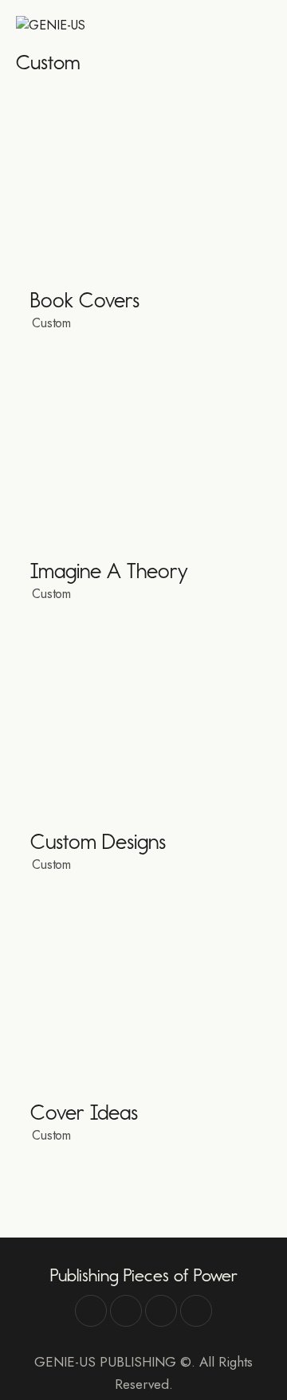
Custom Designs (98, 842)
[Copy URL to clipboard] (196, 1311)
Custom (51, 323)
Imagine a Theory (109, 571)
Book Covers (85, 300)
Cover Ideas (84, 1113)
